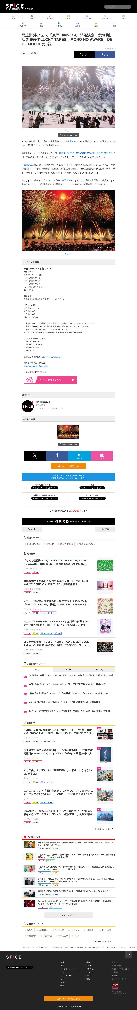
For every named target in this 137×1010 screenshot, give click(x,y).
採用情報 (115, 972)
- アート (63, 979)
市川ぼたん (75, 930)
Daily (37, 669)
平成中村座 (47, 935)
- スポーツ (63, 982)
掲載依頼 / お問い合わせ (120, 969)
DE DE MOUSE (104, 153)
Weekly (68, 669)
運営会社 (115, 962)
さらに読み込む (68, 915)
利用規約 (115, 975)
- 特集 (87, 979)
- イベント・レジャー (67, 969)
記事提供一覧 (117, 965)
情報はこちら (54, 379)
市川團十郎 (43, 930)
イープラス (27, 947)
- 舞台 (62, 965)
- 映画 (62, 985)
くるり (77, 935)
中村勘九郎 (106, 930)
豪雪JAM (71, 141)
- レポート (89, 972)
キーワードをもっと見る (102, 941)
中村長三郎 (63, 935)
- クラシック (64, 972)
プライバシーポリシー (120, 979)
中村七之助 (90, 930)
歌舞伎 (30, 930)
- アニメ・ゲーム (66, 975)
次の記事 (105, 529)
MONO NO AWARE (85, 153)
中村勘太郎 (32, 935)
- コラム (88, 975)
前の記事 (31, 529)
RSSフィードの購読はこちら (69, 466)
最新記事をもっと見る (103, 829)
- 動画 (87, 962)
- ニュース (89, 965)
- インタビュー (90, 969)
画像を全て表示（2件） (69, 135)
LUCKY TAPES (66, 153)
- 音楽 (62, 962)
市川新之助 (59, 930)
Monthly (99, 669)
